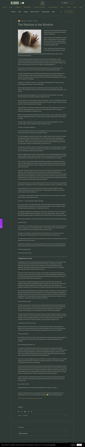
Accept (79, 445)
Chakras (26, 11)
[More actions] (66, 21)
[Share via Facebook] (18, 411)
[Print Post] (31, 411)
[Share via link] (28, 411)
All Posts (13, 11)
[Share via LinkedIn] (25, 411)
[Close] (83, 445)
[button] (22, 3)
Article (19, 11)
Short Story (20, 407)
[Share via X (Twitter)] (21, 411)
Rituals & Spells (45, 11)
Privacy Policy (52, 445)
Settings (73, 445)
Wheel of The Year (34, 11)
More (53, 11)
